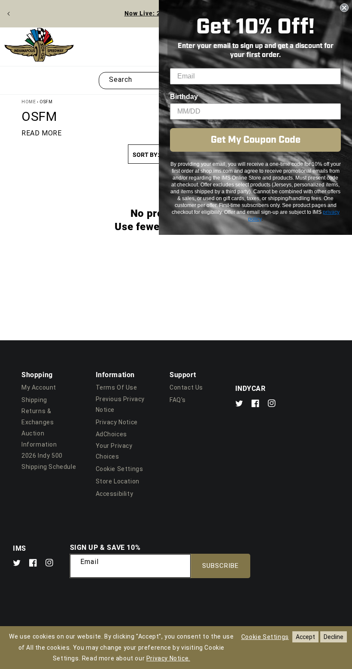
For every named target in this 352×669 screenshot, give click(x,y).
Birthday (184, 96)
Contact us (186, 387)
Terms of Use (116, 387)
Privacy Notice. (168, 658)
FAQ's (178, 399)
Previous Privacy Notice (120, 404)
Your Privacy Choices (114, 451)
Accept (305, 636)
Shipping (34, 399)
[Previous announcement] (8, 13)
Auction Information (39, 438)
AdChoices (111, 434)
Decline (333, 636)
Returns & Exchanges (37, 416)
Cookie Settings (119, 468)
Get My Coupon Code (255, 140)
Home (28, 101)
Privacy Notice (117, 422)
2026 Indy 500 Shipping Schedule (48, 461)
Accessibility (115, 493)
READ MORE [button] (41, 133)
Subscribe (220, 566)
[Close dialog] (344, 7)
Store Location (118, 481)
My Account (38, 387)
